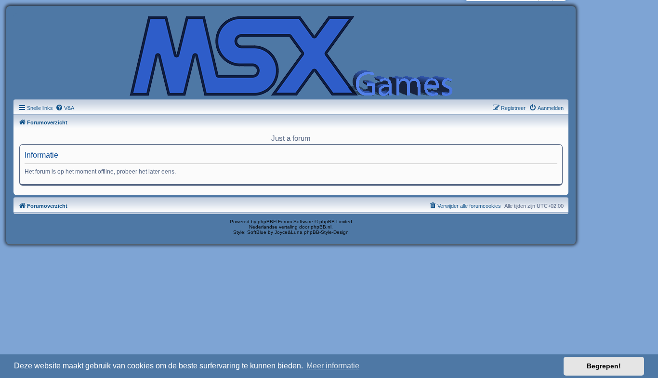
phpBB (265, 221)
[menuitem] (64, 108)
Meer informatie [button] (332, 366)
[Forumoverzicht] (291, 55)
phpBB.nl (321, 227)
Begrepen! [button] (604, 366)
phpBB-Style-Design (326, 232)
